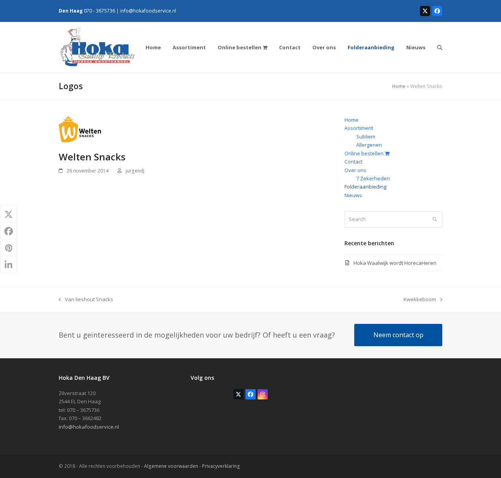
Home (398, 86)
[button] (439, 47)
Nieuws (353, 195)
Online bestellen (364, 153)
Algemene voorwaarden (171, 466)
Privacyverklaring (221, 466)
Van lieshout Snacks (86, 300)
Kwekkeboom (420, 300)
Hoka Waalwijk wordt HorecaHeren (394, 262)
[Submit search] (435, 219)
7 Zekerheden (373, 178)
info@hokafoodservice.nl (148, 10)
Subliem (365, 136)
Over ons (355, 170)
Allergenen (369, 144)
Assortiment (358, 127)
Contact (353, 161)
